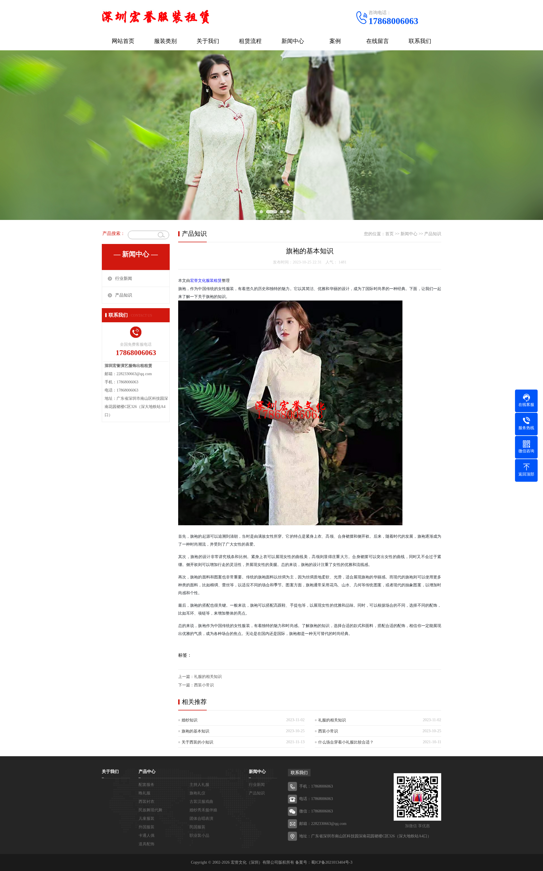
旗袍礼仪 (197, 793)
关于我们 (208, 41)
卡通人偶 (146, 835)
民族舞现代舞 (150, 810)
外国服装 (146, 827)
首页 (389, 234)
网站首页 (123, 41)
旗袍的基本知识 (195, 731)
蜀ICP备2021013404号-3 (331, 862)
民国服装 (197, 827)
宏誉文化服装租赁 (206, 280)
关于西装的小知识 (197, 742)
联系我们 (420, 41)
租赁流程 (250, 41)
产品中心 (147, 771)
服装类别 (165, 41)
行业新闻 (123, 278)
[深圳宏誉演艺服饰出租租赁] (155, 15)
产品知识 (123, 295)
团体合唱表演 (201, 818)
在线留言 (377, 41)
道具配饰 (146, 844)
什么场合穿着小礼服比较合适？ (346, 742)
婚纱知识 (189, 720)
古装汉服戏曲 (201, 801)
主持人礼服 (199, 785)
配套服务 (146, 785)
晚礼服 (144, 793)
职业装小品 (199, 835)
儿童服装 (146, 818)
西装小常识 (204, 685)
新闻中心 (292, 41)
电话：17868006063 (316, 799)
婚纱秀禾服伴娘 (203, 810)
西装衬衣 (146, 801)
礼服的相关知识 (208, 677)
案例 (335, 41)
